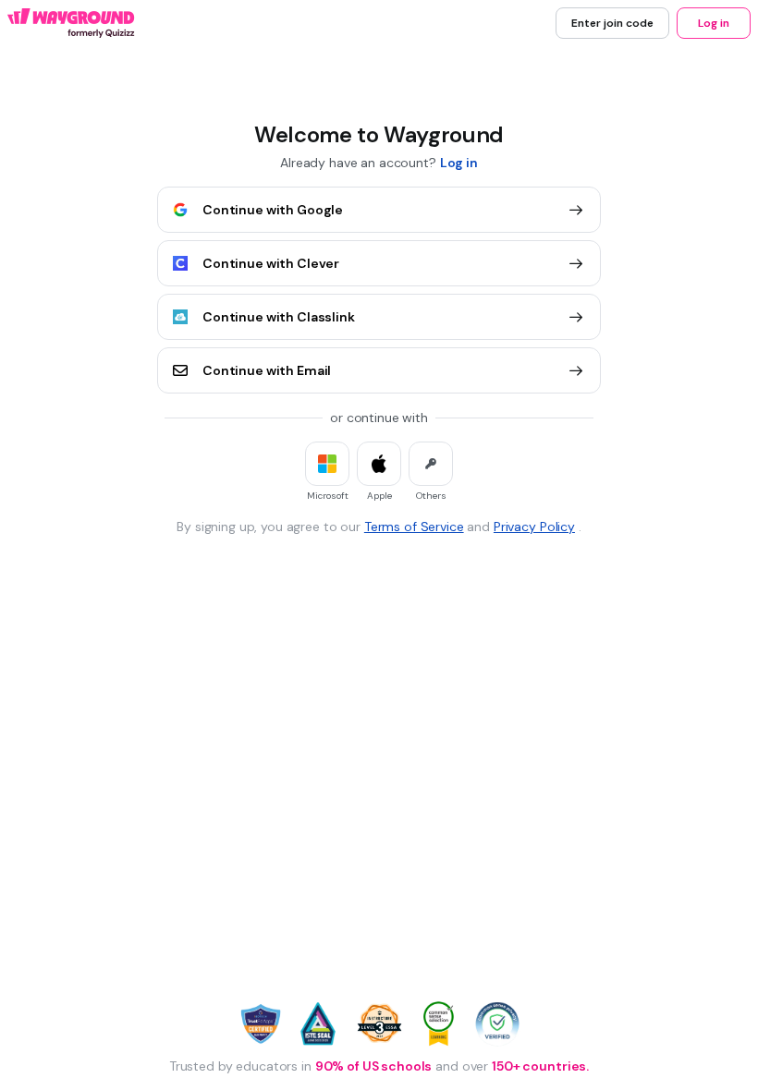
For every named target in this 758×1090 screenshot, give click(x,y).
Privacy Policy (534, 526)
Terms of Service (414, 526)
